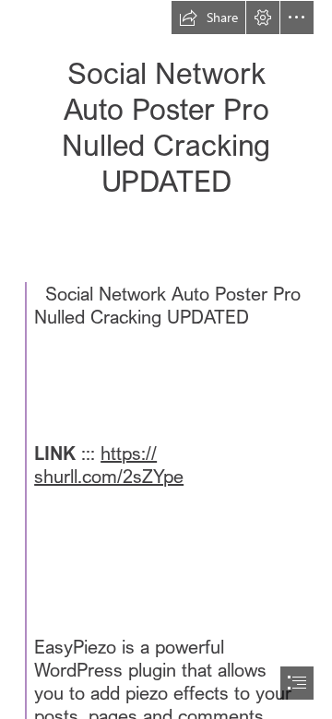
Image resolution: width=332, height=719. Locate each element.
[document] (166, 359)
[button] (208, 17)
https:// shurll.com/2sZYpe (109, 465)
